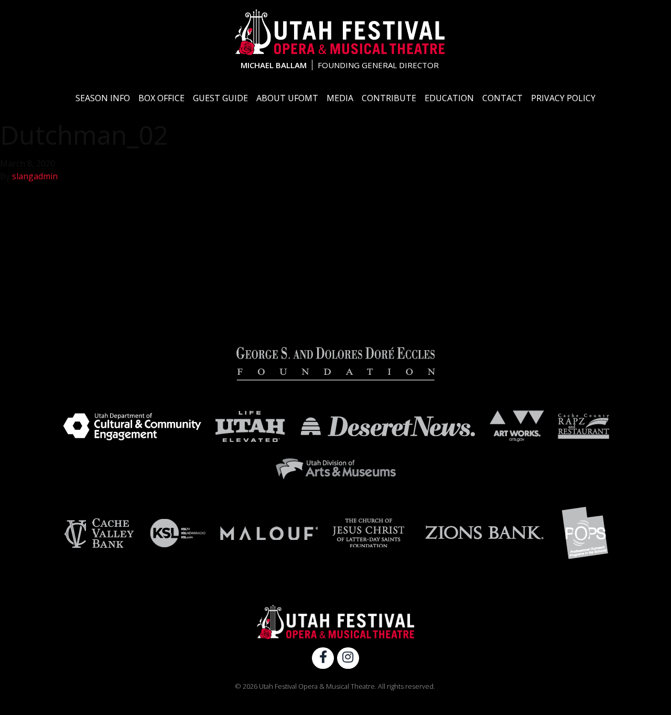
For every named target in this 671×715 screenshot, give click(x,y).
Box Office (161, 98)
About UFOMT (287, 98)
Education (449, 98)
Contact (502, 98)
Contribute (389, 98)
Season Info (102, 98)
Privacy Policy (563, 98)
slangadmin (35, 176)
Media (340, 98)
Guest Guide (220, 98)
